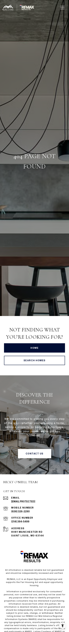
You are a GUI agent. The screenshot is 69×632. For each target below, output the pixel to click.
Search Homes (35, 360)
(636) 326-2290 (20, 511)
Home (34, 347)
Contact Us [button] (34, 453)
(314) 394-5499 (20, 521)
